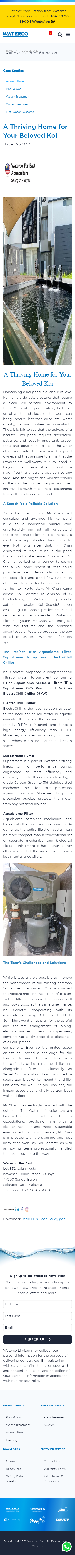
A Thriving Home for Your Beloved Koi (32, 53)
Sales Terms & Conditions (53, 1479)
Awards (49, 1425)
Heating (11, 1440)
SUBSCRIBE (34, 1339)
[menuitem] (18, 1417)
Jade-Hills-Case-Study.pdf (43, 1219)
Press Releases (54, 1417)
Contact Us (52, 1461)
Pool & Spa (13, 88)
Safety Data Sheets (14, 1479)
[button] (68, 34)
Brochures (13, 1468)
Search (60, 34)
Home (52, 34)
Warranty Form (55, 1468)
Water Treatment (18, 96)
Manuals (12, 1461)
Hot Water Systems (20, 112)
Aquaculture (29, 51)
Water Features (17, 104)
